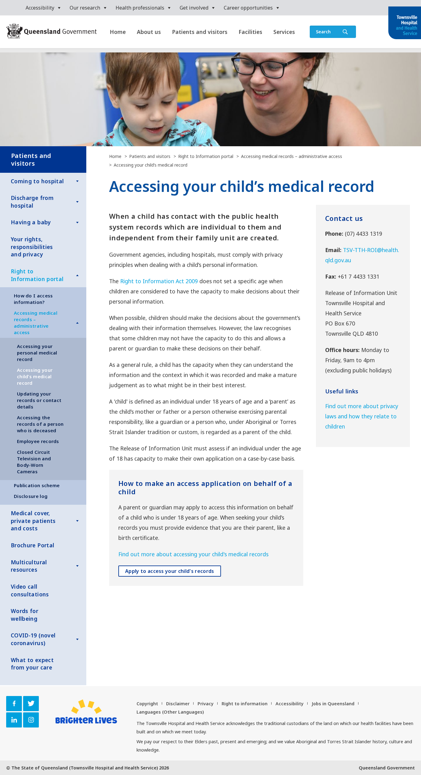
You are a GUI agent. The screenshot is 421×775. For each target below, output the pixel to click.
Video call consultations (30, 590)
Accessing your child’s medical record (34, 376)
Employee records (38, 441)
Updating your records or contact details (39, 400)
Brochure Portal (32, 545)
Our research (85, 7)
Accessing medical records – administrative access (35, 322)
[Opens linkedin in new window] (14, 719)
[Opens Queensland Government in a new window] (51, 31)
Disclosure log (30, 496)
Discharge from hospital (32, 201)
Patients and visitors (199, 31)
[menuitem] (43, 7)
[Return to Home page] (404, 23)
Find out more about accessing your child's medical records (193, 554)
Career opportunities (248, 7)
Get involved (194, 7)
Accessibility (40, 7)
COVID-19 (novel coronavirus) (33, 639)
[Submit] (345, 32)
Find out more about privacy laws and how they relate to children (361, 416)
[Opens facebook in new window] (14, 703)
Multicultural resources (29, 566)
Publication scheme (36, 485)
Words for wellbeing (24, 614)
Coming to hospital (37, 181)
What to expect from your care (32, 663)
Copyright (147, 704)
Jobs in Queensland (333, 704)
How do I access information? (33, 298)
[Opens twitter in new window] (31, 703)
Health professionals (140, 7)
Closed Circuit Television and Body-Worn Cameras (34, 462)
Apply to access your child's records (169, 571)
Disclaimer (178, 704)
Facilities (250, 31)
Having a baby (31, 222)
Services (284, 31)
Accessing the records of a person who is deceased (40, 423)
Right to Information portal (37, 275)
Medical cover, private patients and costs (33, 520)
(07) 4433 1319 (363, 233)
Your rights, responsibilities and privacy (32, 246)
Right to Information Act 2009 (159, 281)
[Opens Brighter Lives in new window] (86, 711)
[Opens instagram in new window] (31, 719)
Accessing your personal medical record (37, 352)
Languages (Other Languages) (170, 712)
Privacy (206, 704)
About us (149, 31)
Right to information (245, 704)
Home (118, 31)
